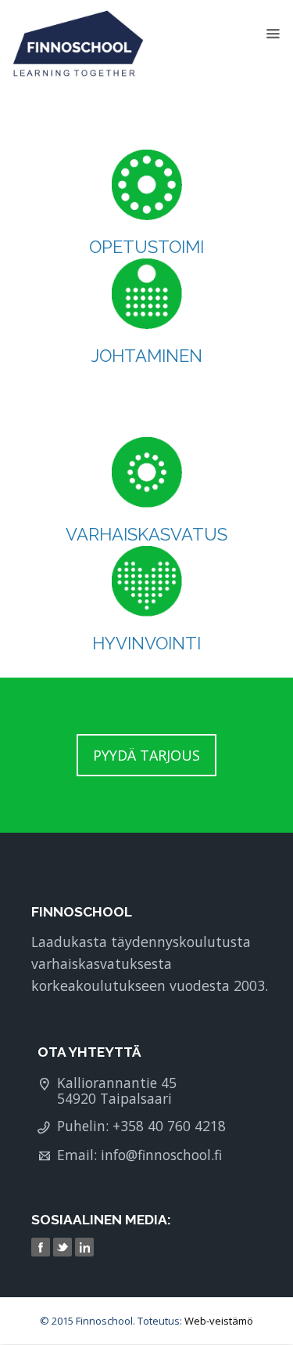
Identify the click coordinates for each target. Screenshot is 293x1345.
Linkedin (86, 1248)
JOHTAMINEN (146, 355)
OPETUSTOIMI (146, 247)
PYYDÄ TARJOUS (146, 755)
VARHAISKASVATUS (146, 534)
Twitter (64, 1248)
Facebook (42, 1248)
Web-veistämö (218, 1321)
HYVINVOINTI (146, 643)
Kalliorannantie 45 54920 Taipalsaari (117, 1090)
